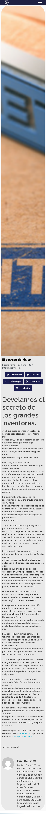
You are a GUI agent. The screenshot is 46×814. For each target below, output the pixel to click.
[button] (14, 374)
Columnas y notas (12, 367)
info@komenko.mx (23, 736)
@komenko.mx (23, 733)
